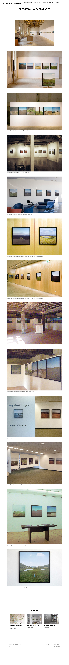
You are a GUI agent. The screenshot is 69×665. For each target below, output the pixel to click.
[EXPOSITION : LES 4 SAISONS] (34, 619)
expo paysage (13, 628)
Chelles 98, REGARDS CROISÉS (51, 645)
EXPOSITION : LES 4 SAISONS (33, 625)
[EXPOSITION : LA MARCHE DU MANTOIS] (17, 619)
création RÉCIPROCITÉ (37, 2)
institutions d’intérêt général (52, 4)
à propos (59, 4)
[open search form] (63, 3)
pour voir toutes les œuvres (34, 591)
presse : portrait (58, 2)
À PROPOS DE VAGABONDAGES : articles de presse (34, 595)
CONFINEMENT (51, 2)
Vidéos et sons (45, 2)
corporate (34, 4)
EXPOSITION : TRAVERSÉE (49, 625)
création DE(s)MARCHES (28, 2)
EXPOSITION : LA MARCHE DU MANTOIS (16, 626)
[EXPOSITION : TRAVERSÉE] (51, 619)
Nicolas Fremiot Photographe (13, 3)
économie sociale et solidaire (41, 4)
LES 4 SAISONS (15, 644)
